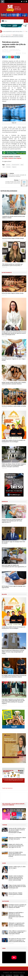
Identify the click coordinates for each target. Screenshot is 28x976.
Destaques (13, 49)
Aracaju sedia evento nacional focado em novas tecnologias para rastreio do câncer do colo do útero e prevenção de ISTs (14, 333)
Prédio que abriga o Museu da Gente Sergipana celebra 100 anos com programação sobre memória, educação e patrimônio (14, 465)
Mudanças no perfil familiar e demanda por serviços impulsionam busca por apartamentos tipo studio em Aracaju (16, 915)
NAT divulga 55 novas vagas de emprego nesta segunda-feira (13, 586)
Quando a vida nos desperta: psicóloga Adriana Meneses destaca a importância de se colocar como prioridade (16, 878)
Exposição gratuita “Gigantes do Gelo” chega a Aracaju (13, 359)
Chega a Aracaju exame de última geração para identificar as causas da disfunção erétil (17, 886)
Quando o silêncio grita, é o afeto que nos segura (17, 867)
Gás (19, 50)
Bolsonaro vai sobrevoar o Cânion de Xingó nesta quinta (17, 838)
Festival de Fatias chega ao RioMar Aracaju (13, 238)
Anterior (12, 173)
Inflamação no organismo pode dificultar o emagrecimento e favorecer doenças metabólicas (16, 924)
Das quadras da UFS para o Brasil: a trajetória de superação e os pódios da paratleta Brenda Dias (17, 940)
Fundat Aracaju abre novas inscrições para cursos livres (12, 182)
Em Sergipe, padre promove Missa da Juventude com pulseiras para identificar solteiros (14, 676)
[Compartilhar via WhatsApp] (9, 57)
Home (2, 975)
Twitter (6, 158)
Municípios (16, 975)
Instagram (18, 158)
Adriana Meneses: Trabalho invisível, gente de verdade (15, 893)
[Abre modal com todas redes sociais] (18, 57)
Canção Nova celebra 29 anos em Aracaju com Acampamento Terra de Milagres (13, 441)
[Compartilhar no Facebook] (3, 57)
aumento (6, 50)
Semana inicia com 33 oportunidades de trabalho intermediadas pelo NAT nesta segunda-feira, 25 (12, 521)
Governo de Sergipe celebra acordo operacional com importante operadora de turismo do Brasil (17, 854)
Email (25, 53)
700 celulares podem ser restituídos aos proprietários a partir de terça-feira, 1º (12, 264)
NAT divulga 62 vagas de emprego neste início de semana (13, 542)
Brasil (17, 50)
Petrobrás (4, 51)
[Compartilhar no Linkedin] (15, 57)
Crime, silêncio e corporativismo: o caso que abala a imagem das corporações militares (17, 932)
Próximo (16, 180)
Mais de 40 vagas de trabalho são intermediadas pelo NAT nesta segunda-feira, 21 (14, 566)
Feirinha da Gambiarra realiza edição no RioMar (14, 406)
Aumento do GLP (12, 50)
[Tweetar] (6, 57)
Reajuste (8, 51)
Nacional (17, 49)
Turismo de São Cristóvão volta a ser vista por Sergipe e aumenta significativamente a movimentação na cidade (17, 830)
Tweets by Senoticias (7, 788)
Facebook (10, 158)
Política (22, 975)
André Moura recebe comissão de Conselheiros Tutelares (17, 175)
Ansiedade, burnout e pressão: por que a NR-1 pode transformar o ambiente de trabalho (17, 906)
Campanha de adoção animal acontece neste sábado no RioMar (13, 217)
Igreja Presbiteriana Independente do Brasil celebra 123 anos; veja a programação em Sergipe (13, 652)
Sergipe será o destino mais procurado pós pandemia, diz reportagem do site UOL (16, 846)
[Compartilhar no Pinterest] (12, 57)
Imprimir (19, 53)
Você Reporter (9, 975)
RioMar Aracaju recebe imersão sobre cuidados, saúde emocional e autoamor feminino (14, 383)
